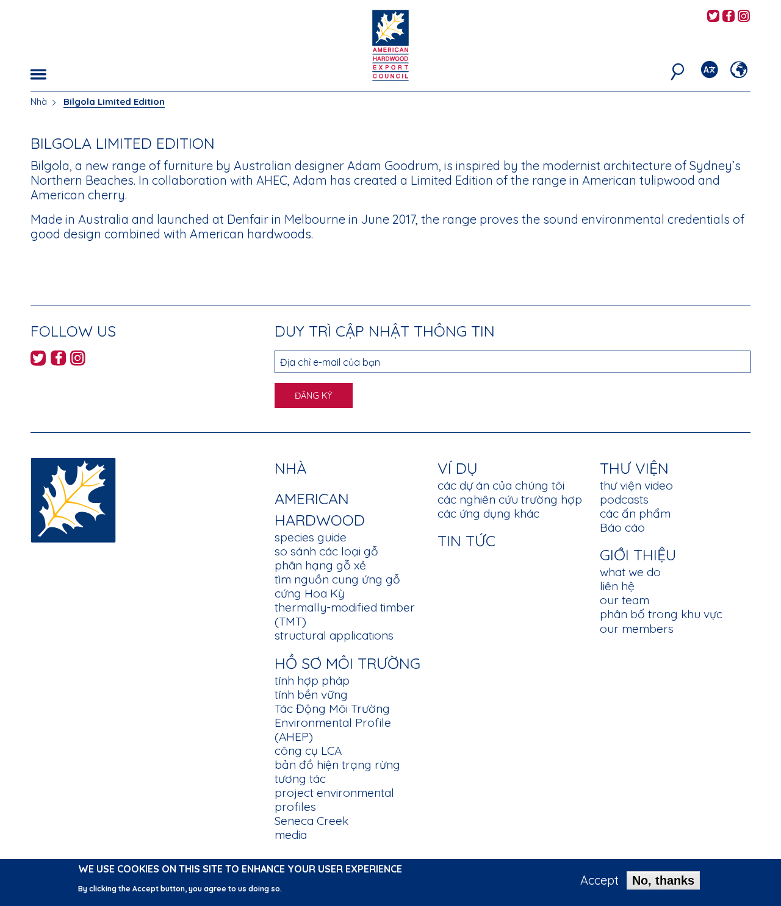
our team (624, 600)
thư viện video (636, 485)
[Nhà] (73, 499)
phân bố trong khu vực (661, 614)
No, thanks (663, 880)
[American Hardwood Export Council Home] (390, 44)
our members (637, 628)
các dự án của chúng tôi (500, 485)
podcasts (624, 499)
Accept (599, 880)
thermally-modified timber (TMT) (345, 614)
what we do (630, 572)
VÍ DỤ (457, 467)
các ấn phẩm (635, 513)
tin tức (466, 540)
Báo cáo (622, 527)
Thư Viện (634, 467)
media (291, 834)
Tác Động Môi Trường (332, 708)
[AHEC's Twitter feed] (713, 16)
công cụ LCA (308, 750)
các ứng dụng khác (488, 513)
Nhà (39, 101)
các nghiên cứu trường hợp (509, 499)
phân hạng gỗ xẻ (320, 565)
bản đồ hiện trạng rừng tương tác (337, 771)
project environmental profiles (334, 799)
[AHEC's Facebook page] (728, 16)
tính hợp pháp (312, 680)
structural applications (334, 635)
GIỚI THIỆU (638, 554)
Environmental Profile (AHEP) (333, 729)
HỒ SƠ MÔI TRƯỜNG (347, 663)
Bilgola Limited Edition (114, 101)
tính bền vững (311, 694)
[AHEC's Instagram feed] (744, 16)
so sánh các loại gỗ (326, 551)
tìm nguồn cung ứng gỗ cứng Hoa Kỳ (337, 586)
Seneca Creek (311, 820)
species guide (311, 537)
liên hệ (617, 586)
